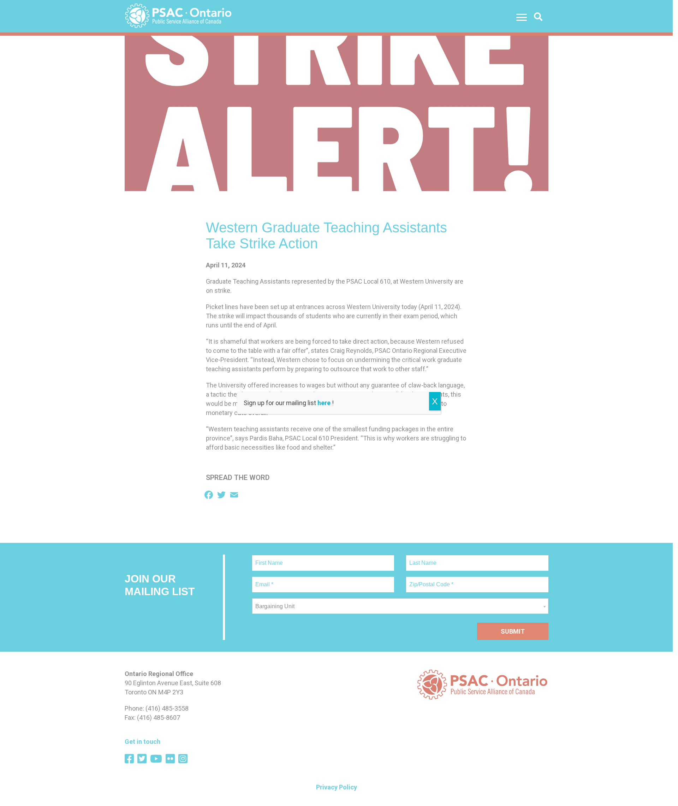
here (324, 403)
